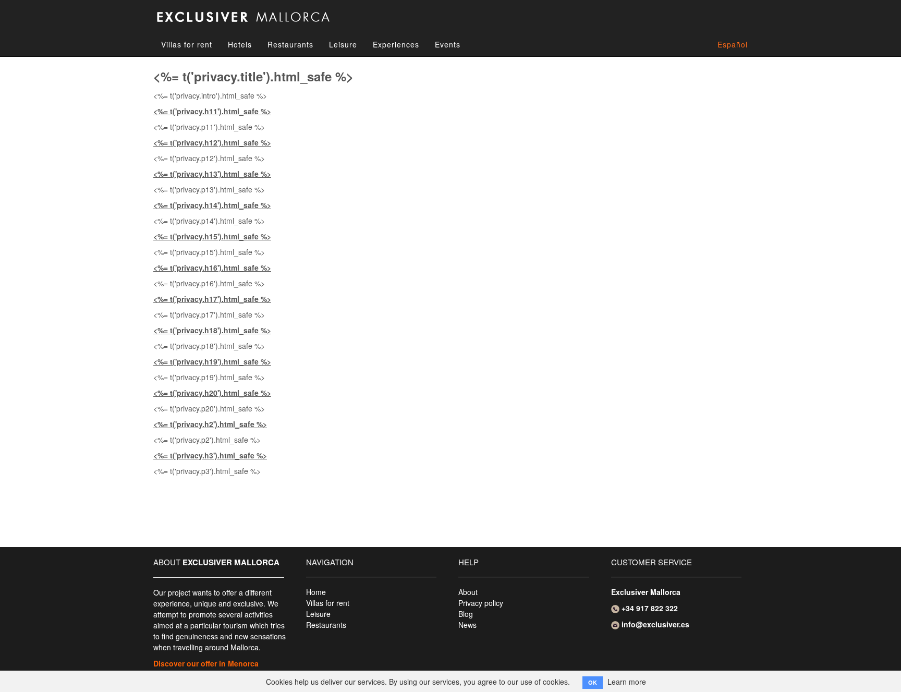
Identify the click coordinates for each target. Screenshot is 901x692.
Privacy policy (480, 603)
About (468, 592)
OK (592, 682)
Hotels (240, 44)
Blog (465, 614)
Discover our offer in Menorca (206, 663)
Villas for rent (186, 44)
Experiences (396, 44)
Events (447, 44)
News (467, 625)
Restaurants (290, 44)
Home (316, 592)
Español (732, 44)
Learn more (626, 681)
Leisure (343, 44)
